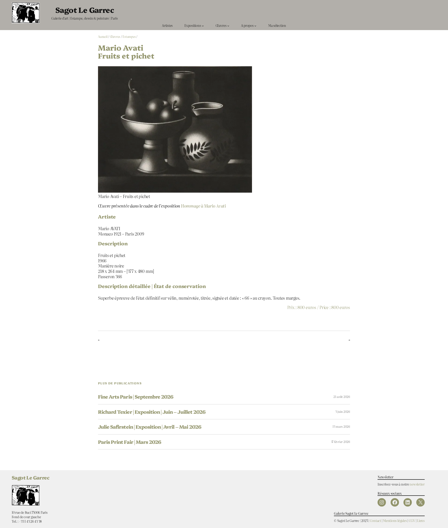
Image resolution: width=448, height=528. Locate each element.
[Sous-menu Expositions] (203, 25)
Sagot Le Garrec (84, 9)
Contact (375, 520)
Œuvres (115, 36)
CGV (412, 520)
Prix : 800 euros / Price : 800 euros (318, 307)
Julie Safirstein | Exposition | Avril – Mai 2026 (149, 426)
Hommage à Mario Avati (203, 206)
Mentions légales (395, 520)
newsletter (417, 484)
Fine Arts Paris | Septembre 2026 (135, 396)
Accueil (102, 36)
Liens (421, 520)
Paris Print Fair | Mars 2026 (129, 442)
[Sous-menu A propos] (255, 25)
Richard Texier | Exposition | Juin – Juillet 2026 (152, 411)
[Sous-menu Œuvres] (228, 25)
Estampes (129, 36)
